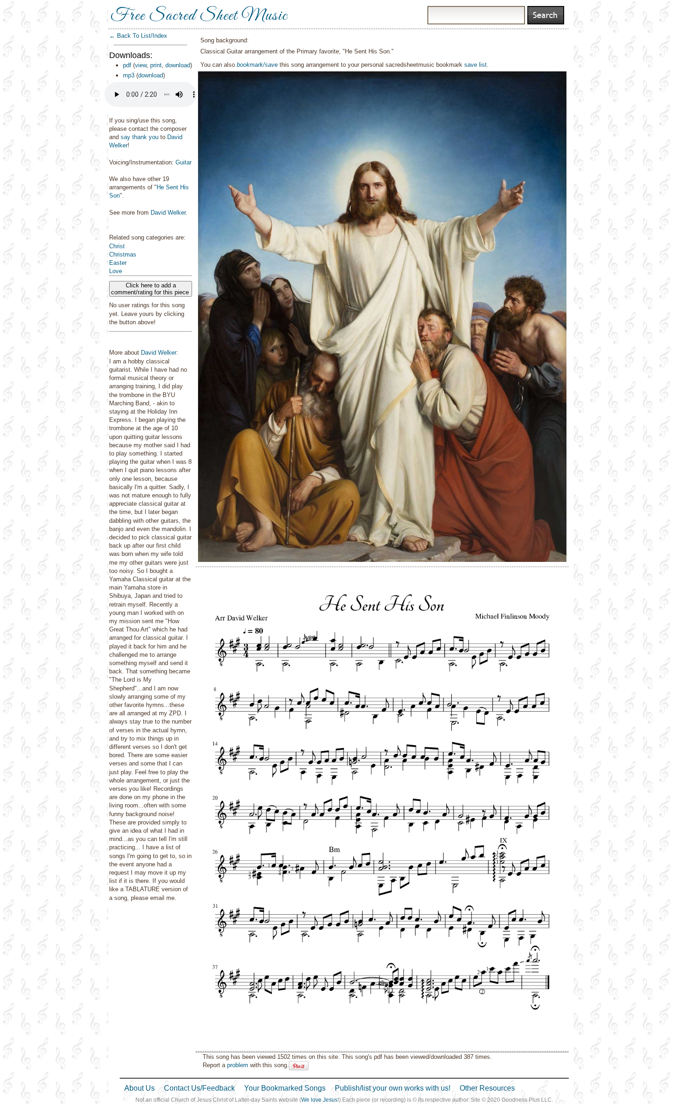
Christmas (122, 254)
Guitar (183, 162)
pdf (127, 65)
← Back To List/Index (138, 35)
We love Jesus (319, 1100)
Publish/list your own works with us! (392, 1088)
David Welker (168, 212)
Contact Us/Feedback (199, 1088)
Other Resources (487, 1088)
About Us (139, 1088)
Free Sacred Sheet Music (199, 16)
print (156, 65)
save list (475, 64)
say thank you (139, 137)
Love (115, 271)
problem (237, 1065)
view (140, 65)
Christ (117, 246)
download (177, 65)
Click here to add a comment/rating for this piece (151, 289)
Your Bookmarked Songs (285, 1088)
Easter (118, 262)
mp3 (128, 75)
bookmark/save (257, 64)
